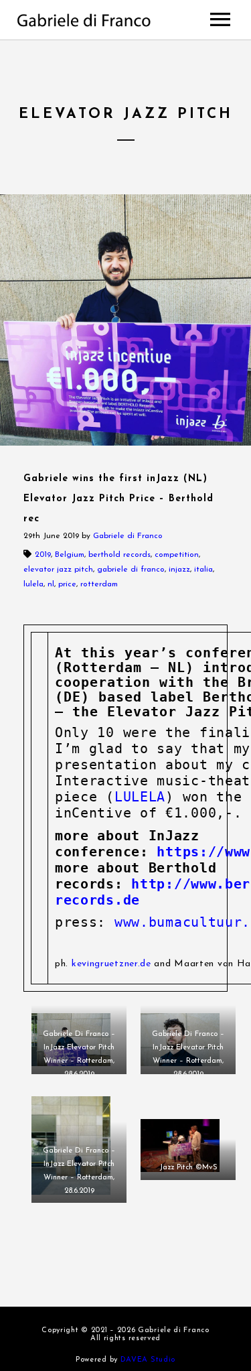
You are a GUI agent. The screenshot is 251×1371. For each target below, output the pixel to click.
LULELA (139, 797)
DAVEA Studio (147, 1360)
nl (51, 584)
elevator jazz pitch (58, 570)
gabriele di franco (131, 570)
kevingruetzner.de (109, 964)
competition (177, 555)
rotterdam (99, 584)
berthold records (119, 555)
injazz (179, 570)
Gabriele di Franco (128, 536)
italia (203, 570)
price (67, 584)
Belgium (69, 555)
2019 (43, 555)
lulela (33, 584)
